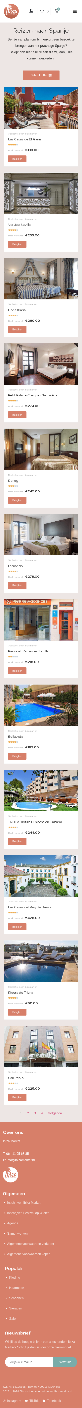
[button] (74, 11)
